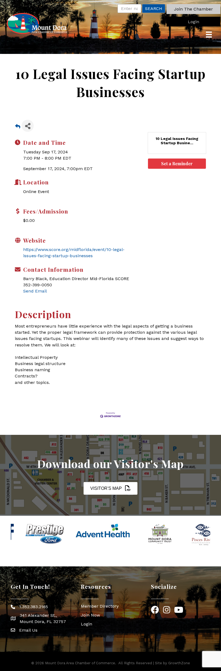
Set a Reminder (177, 163)
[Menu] (209, 34)
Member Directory (100, 606)
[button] (193, 9)
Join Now (90, 615)
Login (86, 624)
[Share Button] (28, 126)
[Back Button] (17, 127)
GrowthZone (179, 663)
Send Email (35, 291)
